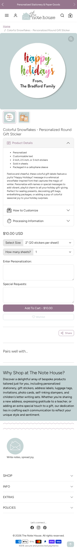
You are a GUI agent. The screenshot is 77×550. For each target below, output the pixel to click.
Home (6, 26)
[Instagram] (38, 527)
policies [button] (9, 507)
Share (68, 333)
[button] (6, 15)
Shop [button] (7, 476)
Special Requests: (15, 284)
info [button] (6, 486)
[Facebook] (32, 527)
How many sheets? (18, 252)
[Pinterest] (45, 527)
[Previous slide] (8, 356)
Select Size (13, 242)
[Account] (15, 15)
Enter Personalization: (17, 261)
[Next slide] (69, 356)
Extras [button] (8, 497)
